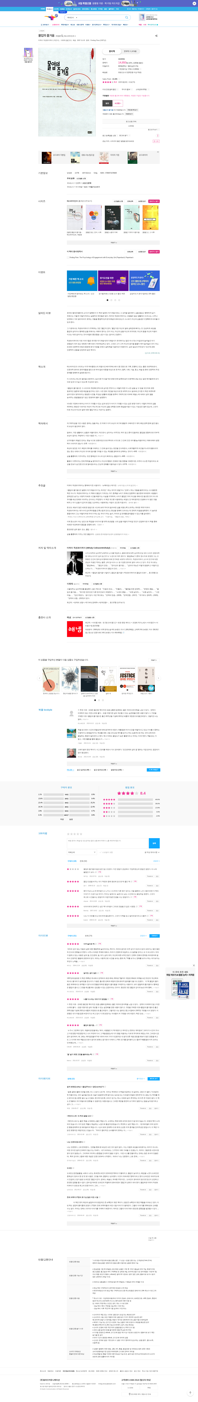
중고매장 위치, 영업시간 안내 (141, 1394)
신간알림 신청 (81, 178)
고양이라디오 (71, 1134)
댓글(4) (89, 1060)
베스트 (73, 25)
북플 (140, 25)
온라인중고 (85, 9)
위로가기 (190, 1393)
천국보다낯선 (71, 1160)
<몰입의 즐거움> (98, 573)
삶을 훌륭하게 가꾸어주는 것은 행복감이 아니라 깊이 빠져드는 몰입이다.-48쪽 (101, 456)
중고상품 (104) (131, 121)
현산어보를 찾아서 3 (70, 693)
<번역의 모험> (78, 602)
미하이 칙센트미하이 (45, 40)
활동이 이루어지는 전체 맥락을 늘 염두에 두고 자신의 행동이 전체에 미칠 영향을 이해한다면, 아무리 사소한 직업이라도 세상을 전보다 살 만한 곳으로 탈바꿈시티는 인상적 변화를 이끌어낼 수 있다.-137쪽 (112, 462)
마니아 (70, 770)
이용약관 (58, 1371)
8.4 (115, 82)
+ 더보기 (82, 961)
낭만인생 (70, 1190)
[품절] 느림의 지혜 (111, 232)
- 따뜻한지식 (92, 443)
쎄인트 (80, 757)
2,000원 (131, 126)
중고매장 (94, 9)
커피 (117, 9)
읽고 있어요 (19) (100, 770)
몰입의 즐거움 (108, 110)
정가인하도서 (96, 25)
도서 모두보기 (77, 617)
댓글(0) (90, 965)
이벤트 (87, 25)
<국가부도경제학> (91, 602)
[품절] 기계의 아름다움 (131, 232)
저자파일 (123, 548)
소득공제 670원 (141, 89)
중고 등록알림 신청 (109, 135)
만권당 (62, 9)
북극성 (86, 876)
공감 (157, 876)
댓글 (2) (95, 1134)
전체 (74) (88, 936)
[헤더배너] (148, 17)
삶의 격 (108, 693)
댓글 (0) (104, 723)
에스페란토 (81, 723)
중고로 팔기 (123, 135)
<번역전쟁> (103, 602)
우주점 (100, 9)
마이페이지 (141, 9)
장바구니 (154, 9)
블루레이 (111, 9)
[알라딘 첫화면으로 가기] (52, 17)
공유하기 (156, 35)
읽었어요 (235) (116, 770)
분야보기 (46, 25)
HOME (43, 9)
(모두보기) (121, 602)
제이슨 (69, 965)
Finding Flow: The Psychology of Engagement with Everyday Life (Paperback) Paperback (101, 257)
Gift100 (69, 1047)
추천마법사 (64, 25)
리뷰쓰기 (155, 935)
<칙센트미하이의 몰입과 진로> (134, 573)
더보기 (100, 436)
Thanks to (150, 876)
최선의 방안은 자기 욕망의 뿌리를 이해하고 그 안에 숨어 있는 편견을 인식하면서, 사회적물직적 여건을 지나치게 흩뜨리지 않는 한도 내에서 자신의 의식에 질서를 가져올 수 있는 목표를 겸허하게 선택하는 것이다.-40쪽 (112, 449)
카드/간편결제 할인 (109, 89)
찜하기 (156, 1108)
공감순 (142, 935)
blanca (69, 1060)
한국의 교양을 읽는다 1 (51, 693)
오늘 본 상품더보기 (152, 1239)
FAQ (149, 1388)
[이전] (39, 678)
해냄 (74, 40)
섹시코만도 (70, 991)
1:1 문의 (130, 1388)
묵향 (68, 1108)
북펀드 (125, 25)
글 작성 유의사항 (151, 852)
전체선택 (130, 201)
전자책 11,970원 (130, 51)
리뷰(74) (132, 82)
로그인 (129, 9)
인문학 (78, 183)
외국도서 (69, 9)
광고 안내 (137, 1371)
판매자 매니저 (113, 1371)
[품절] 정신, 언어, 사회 (93, 232)
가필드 (80, 743)
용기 (85, 886)
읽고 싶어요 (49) (83, 770)
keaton (86, 920)
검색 (127, 17)
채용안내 (50, 1371)
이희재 (63, 40)
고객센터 (148, 9)
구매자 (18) (71, 861)
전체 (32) (83, 861)
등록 (154, 843)
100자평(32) (122, 82)
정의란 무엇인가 (127, 693)
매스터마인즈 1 (70, 36)
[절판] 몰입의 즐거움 (74, 232)
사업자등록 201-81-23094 (60, 1384)
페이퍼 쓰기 (154, 1078)
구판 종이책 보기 (132, 110)
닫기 (194, 3)
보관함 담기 (142, 201)
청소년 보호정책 (81, 1371)
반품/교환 (129, 1260)
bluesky (86, 910)
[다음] (158, 678)
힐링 (85, 187)
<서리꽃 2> (151, 623)
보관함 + (118, 103)
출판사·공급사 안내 (126, 1371)
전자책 (56, 9)
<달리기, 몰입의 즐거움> (113, 573)
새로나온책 (80, 25)
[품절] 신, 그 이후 (149, 232)
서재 (144, 25)
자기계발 (79, 187)
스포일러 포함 (107, 852)
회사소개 (43, 1371)
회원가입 (134, 9)
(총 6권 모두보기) (85, 201)
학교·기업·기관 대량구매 (150, 1371)
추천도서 (106, 25)
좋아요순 (140, 1078)
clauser (86, 901)
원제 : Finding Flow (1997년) (96, 40)
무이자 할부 (126, 89)
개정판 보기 (129, 114)
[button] (107, 300)
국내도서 (49, 9)
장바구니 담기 (154, 201)
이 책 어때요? (153, 770)
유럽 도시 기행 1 (146, 693)
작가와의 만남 (116, 25)
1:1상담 (121, 1260)
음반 (105, 9)
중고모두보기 (152, 130)
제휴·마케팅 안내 (101, 1371)
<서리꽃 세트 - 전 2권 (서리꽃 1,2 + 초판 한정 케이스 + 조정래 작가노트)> (119, 623)
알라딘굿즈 (77, 9)
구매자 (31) (71, 936)
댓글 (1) (105, 886)
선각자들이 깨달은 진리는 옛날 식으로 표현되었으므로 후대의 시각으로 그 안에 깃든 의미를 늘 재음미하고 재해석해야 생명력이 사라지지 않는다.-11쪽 (113, 441)
